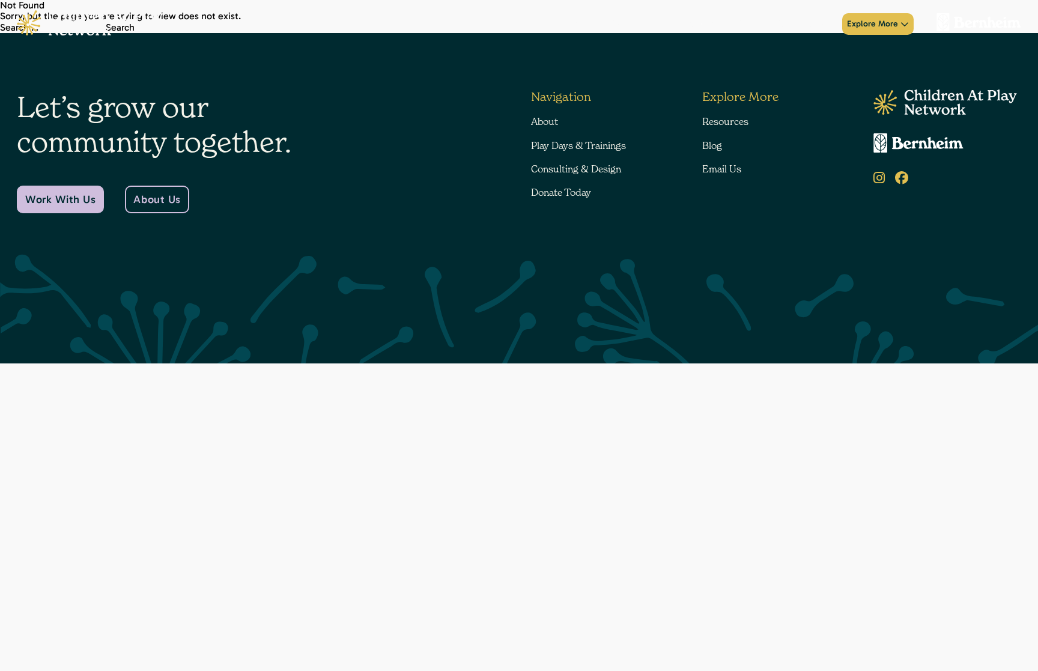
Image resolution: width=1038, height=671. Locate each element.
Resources (725, 121)
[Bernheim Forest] (974, 24)
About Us (156, 199)
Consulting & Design (724, 24)
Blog (712, 145)
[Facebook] (901, 178)
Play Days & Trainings (631, 24)
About (566, 24)
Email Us (721, 169)
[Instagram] (879, 178)
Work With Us (60, 199)
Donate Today (803, 24)
